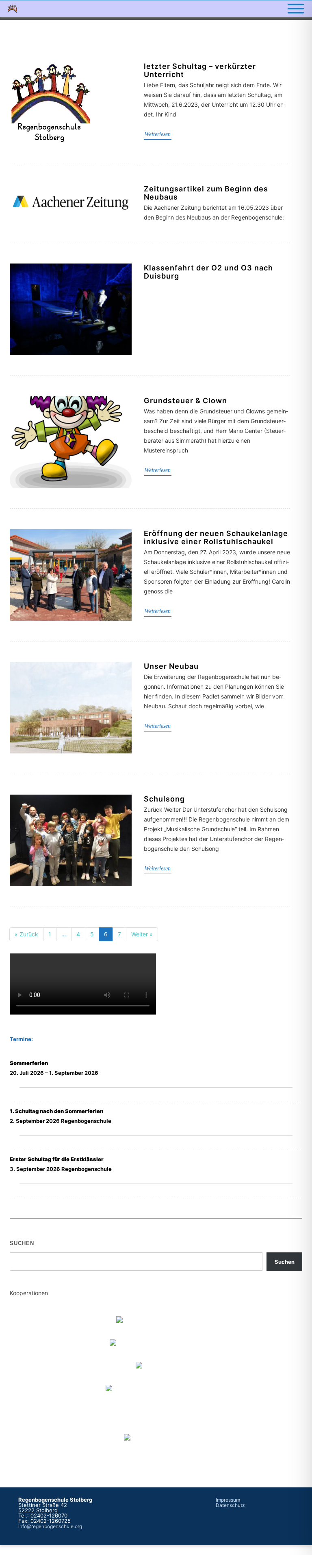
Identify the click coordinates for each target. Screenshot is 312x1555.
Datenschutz (230, 1505)
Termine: (21, 1039)
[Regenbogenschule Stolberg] (14, 8)
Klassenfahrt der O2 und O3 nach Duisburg (208, 272)
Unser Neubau (171, 666)
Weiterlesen (158, 134)
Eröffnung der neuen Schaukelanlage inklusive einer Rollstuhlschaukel (216, 537)
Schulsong (164, 799)
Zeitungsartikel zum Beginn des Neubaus (206, 192)
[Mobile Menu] (296, 9)
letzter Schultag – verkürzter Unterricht (200, 70)
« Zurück (26, 934)
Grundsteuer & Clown (185, 400)
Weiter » (142, 934)
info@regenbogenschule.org (50, 1526)
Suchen (22, 1243)
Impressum (228, 1500)
